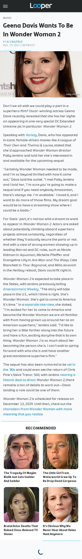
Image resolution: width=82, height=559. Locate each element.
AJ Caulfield (15, 41)
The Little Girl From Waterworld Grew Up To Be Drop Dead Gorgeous (59, 477)
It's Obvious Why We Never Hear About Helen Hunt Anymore (59, 530)
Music (7, 18)
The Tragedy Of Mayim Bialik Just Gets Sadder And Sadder (20, 477)
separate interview (39, 304)
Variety (31, 135)
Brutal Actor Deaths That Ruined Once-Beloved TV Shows (21, 530)
